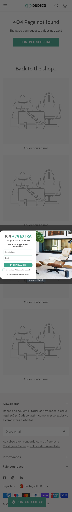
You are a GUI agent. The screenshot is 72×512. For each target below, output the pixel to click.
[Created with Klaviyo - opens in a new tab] (35, 280)
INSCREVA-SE (18, 265)
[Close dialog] (69, 233)
